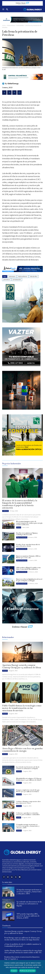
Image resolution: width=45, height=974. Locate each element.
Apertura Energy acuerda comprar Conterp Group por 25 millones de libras (21, 666)
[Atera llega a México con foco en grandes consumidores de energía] (22, 735)
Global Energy (12, 84)
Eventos (18, 527)
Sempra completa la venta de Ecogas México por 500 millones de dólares (27, 790)
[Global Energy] (3, 83)
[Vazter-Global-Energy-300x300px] (21, 365)
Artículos (5, 670)
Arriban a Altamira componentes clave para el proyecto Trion (28, 802)
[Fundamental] (22, 3)
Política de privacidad (27, 971)
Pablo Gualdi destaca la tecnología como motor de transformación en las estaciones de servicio (21, 708)
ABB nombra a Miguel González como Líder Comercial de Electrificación (28, 568)
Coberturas (5, 511)
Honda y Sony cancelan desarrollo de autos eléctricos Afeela (28, 545)
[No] (42, 967)
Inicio (3, 25)
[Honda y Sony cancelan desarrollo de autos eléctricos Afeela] (8, 547)
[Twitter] (9, 92)
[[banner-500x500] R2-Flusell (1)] (21, 409)
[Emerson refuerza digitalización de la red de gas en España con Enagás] (8, 582)
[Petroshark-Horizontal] (22, 274)
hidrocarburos (22, 276)
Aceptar (14, 971)
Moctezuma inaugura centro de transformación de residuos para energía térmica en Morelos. (29, 523)
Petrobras (6, 279)
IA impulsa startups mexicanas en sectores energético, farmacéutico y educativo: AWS (28, 826)
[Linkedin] (11, 877)
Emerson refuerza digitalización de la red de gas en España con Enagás (29, 580)
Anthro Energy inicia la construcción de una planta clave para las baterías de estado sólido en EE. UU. (23, 951)
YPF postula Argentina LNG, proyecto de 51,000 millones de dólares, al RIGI (28, 916)
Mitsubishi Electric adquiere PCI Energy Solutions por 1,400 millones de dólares (29, 779)
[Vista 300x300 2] (22, 455)
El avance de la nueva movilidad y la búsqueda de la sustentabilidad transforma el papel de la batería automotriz (19, 504)
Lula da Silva (33, 276)
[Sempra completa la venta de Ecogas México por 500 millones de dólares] (8, 793)
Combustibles (20, 25)
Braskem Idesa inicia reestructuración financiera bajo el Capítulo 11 (21, 958)
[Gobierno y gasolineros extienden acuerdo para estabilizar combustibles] (8, 816)
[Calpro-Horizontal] (22, 81)
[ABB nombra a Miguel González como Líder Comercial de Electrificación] (8, 570)
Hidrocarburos (11, 25)
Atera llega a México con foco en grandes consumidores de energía (22, 749)
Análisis (18, 817)
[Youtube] (19, 877)
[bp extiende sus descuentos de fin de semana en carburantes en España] (8, 770)
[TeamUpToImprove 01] (22, 631)
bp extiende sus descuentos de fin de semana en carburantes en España (27, 767)
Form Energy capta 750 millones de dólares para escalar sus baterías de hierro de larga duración (22, 939)
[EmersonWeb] (22, 24)
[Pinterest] (14, 92)
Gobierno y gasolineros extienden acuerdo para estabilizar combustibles (28, 813)
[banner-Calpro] (22, 322)
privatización (17, 279)
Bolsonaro (12, 276)
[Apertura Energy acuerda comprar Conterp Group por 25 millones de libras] (22, 652)
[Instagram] (8, 877)
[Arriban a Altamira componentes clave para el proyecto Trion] (8, 804)
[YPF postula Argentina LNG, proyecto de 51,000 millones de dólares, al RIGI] (8, 916)
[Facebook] (4, 92)
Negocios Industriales (22, 537)
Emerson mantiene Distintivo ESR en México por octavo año (28, 557)
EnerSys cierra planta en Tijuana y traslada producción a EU (27, 533)
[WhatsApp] (19, 92)
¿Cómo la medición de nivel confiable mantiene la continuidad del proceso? (22, 945)
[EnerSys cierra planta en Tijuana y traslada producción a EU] (8, 536)
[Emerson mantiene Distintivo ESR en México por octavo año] (8, 559)
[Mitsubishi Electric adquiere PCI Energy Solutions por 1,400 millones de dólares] (8, 781)
